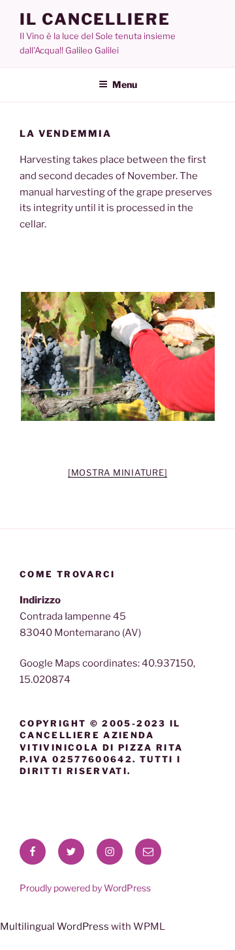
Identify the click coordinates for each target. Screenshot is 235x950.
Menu (124, 84)
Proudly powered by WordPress (85, 887)
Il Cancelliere (95, 19)
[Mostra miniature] (118, 472)
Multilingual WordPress (54, 926)
